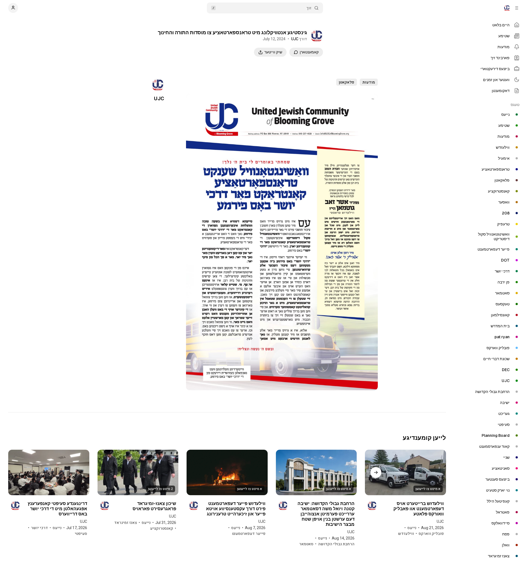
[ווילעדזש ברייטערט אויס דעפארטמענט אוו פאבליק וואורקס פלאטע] (405, 472)
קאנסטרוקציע (161, 528)
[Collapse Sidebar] (517, 8)
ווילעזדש (406, 534)
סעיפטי (81, 534)
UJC (294, 39)
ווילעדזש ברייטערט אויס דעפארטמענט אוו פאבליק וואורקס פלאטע (418, 508)
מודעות (368, 82)
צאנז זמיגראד (125, 523)
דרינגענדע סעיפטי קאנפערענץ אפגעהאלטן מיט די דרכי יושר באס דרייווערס (57, 508)
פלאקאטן (346, 82)
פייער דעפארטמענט (248, 534)
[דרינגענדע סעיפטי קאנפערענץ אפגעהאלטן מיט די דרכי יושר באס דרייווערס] (48, 472)
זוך (309, 8)
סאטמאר (306, 544)
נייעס (411, 528)
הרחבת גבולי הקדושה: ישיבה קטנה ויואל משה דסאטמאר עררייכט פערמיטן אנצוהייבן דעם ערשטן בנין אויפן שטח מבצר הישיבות (326, 514)
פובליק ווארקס (431, 534)
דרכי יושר (39, 528)
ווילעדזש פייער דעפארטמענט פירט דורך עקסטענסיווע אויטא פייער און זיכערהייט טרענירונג (235, 508)
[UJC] (316, 36)
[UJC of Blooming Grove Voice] (507, 8)
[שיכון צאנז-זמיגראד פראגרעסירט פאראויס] (138, 472)
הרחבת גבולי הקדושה (336, 544)
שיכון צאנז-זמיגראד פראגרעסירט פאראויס (154, 506)
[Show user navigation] (13, 8)
